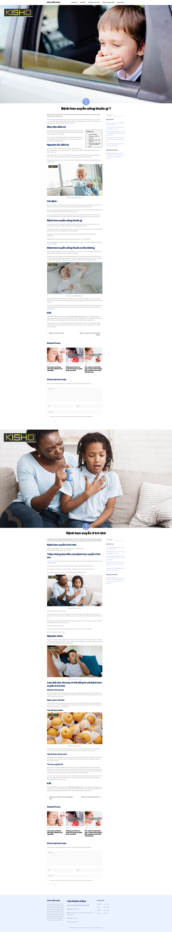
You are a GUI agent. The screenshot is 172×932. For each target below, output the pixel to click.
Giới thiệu (82, 2)
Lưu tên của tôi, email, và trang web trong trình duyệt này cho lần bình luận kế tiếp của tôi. (71, 416)
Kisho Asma (120, 2)
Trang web (50, 411)
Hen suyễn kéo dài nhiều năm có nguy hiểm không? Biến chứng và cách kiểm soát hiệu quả (93, 369)
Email (78, 406)
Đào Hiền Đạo (73, 927)
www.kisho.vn (75, 918)
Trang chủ (74, 2)
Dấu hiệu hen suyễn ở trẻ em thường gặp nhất (61, 797)
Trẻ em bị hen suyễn (52, 561)
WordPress (87, 927)
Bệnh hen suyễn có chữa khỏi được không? (90, 334)
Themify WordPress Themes (96, 927)
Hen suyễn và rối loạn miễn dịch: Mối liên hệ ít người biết (54, 368)
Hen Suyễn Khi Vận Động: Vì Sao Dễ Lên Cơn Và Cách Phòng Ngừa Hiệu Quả (115, 139)
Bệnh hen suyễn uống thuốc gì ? (86, 108)
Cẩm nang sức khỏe (94, 2)
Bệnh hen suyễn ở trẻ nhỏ (56, 333)
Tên (49, 406)
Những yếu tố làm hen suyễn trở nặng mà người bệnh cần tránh (74, 368)
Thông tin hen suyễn (108, 2)
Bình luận (51, 388)
